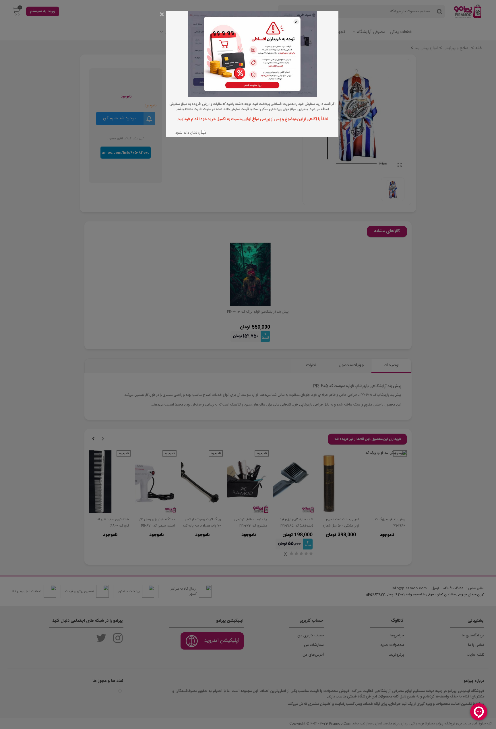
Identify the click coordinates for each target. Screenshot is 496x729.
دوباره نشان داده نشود (190, 132)
